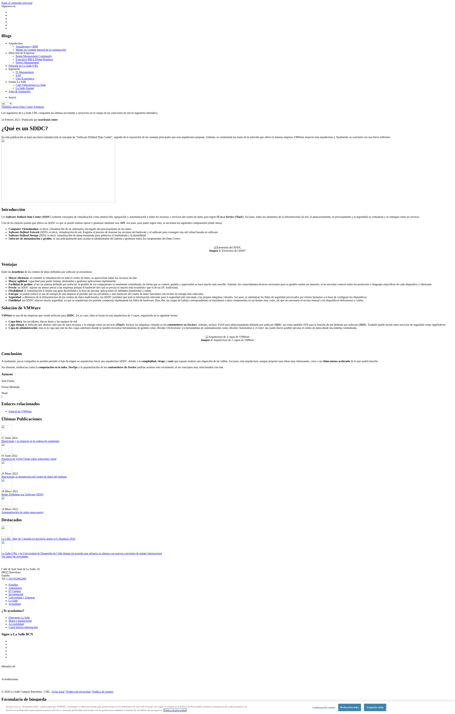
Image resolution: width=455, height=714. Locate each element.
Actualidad (15, 603)
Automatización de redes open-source (22, 512)
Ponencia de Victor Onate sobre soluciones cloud (28, 458)
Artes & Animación (19, 91)
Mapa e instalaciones (20, 620)
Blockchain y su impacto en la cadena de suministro (30, 441)
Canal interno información (23, 627)
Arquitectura (16, 43)
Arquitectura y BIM (27, 46)
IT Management (25, 72)
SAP (18, 75)
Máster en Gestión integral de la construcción (41, 49)
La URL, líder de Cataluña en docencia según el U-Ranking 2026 (38, 538)
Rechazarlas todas (349, 707)
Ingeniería (14, 68)
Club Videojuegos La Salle (31, 84)
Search (12, 97)
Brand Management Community (34, 56)
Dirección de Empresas (21, 52)
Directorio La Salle (19, 617)
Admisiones (15, 587)
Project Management (27, 62)
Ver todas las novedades (14, 556)
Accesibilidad (16, 624)
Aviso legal (58, 691)
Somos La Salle (17, 81)
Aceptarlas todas (375, 707)
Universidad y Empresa (22, 597)
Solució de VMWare (20, 411)
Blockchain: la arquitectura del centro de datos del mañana (34, 476)
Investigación (16, 594)
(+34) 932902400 (16, 578)
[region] (227, 707)
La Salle (13, 600)
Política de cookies (102, 691)
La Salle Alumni (25, 88)
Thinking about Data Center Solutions (22, 106)
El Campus (15, 591)
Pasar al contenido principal (16, 2)
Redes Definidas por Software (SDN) (22, 494)
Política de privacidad (78, 691)
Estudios (13, 584)
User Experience (25, 78)
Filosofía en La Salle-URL (23, 65)
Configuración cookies (323, 707)
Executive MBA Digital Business (34, 59)
